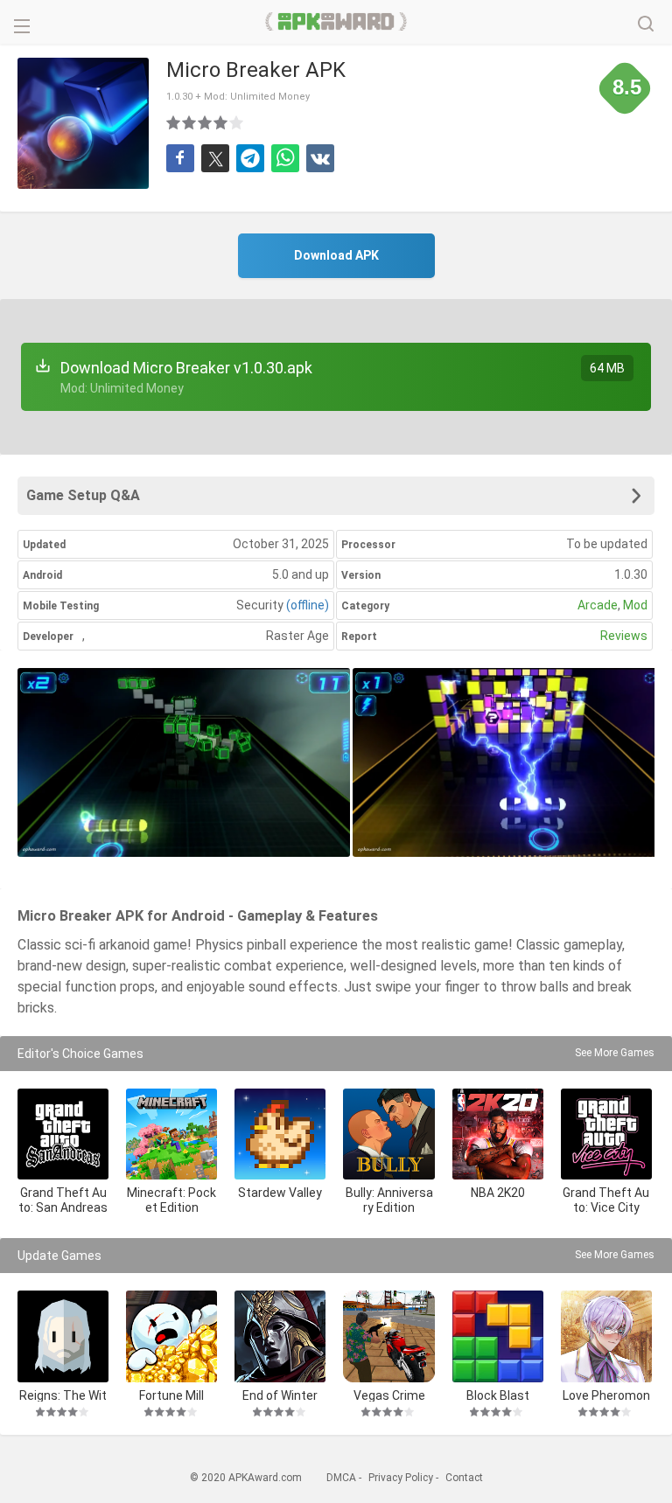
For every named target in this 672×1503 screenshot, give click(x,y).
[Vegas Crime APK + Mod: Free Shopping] (388, 1336)
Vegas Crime (389, 1395)
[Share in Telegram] (250, 158)
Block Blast (497, 1395)
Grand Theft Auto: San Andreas (63, 1200)
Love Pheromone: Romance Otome (606, 1395)
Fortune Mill (171, 1395)
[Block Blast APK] (497, 1336)
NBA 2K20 (498, 1193)
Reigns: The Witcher (63, 1395)
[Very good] (221, 122)
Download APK (336, 255)
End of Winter (280, 1395)
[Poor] (174, 122)
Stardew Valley (280, 1193)
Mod (635, 605)
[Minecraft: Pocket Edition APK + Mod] (171, 1134)
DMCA (341, 1478)
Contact (464, 1478)
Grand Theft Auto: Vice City (606, 1200)
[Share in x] (215, 158)
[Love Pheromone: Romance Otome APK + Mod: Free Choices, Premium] (606, 1336)
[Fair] (190, 122)
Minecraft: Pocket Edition (171, 1200)
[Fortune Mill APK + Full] (171, 1336)
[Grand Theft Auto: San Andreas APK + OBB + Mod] (63, 1134)
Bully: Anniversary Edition (389, 1200)
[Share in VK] (320, 158)
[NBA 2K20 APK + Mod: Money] (497, 1134)
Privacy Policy (400, 1478)
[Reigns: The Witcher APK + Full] (63, 1336)
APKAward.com (336, 21)
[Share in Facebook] (180, 158)
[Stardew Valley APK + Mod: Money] (280, 1134)
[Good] (206, 122)
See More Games (614, 1053)
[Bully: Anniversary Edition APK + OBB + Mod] (388, 1134)
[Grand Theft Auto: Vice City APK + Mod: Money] (606, 1134)
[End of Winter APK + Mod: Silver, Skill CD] (280, 1336)
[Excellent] (237, 122)
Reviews (624, 636)
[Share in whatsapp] (285, 158)
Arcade (598, 605)
